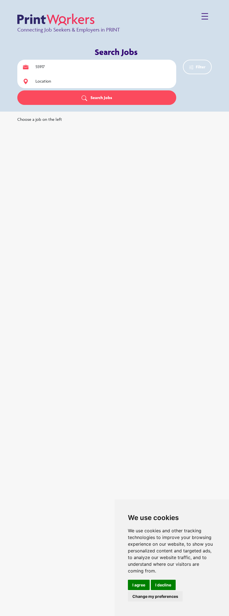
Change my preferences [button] (155, 596)
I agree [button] (138, 585)
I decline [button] (163, 585)
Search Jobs (100, 97)
